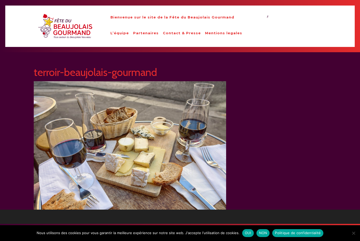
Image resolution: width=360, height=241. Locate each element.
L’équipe (119, 33)
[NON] (353, 233)
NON (263, 233)
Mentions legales (223, 33)
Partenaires (146, 33)
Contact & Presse (182, 33)
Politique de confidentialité (298, 233)
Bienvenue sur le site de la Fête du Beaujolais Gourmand (172, 17)
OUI (248, 233)
